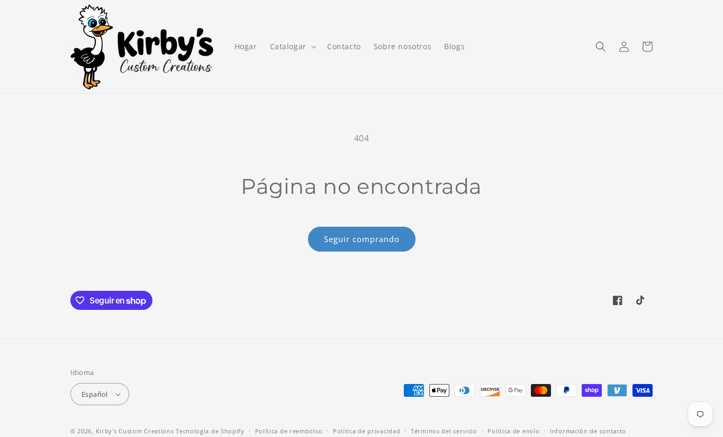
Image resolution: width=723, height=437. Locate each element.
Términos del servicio (444, 431)
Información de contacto (588, 431)
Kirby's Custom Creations (135, 431)
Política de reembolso (289, 431)
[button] (292, 46)
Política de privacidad (366, 431)
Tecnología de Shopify (210, 431)
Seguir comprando (362, 239)
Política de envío (513, 431)
